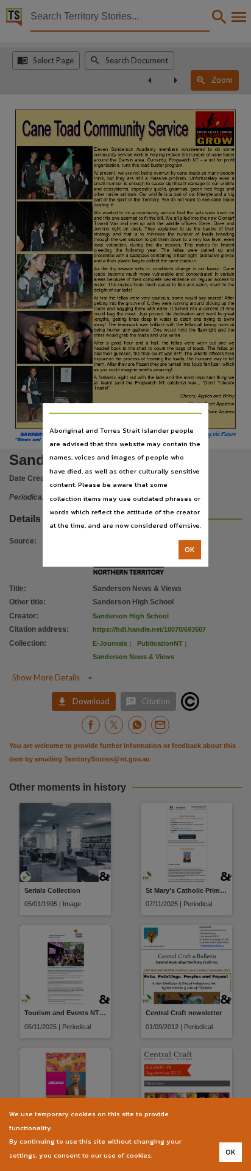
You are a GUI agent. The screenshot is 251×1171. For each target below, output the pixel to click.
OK (190, 549)
